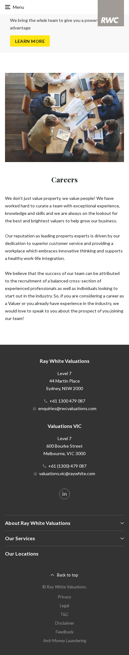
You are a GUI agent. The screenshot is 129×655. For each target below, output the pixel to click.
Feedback (65, 631)
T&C (64, 614)
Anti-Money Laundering (64, 640)
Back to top (67, 574)
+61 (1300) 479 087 (67, 466)
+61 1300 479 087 (67, 401)
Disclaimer (64, 623)
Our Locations (22, 553)
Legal (64, 605)
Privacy (64, 596)
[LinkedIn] (64, 494)
